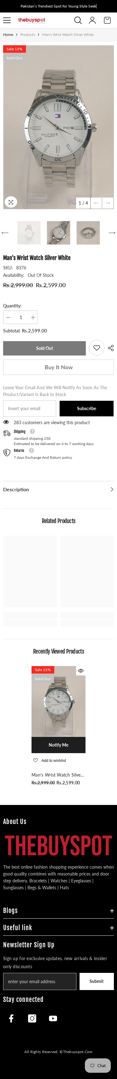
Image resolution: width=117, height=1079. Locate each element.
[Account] (92, 20)
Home (8, 34)
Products (27, 34)
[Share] (109, 348)
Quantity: (12, 305)
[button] (96, 203)
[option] (58, 127)
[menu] (7, 20)
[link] (97, 348)
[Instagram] (32, 1018)
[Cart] (107, 20)
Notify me (58, 745)
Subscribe (86, 408)
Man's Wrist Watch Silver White (57, 775)
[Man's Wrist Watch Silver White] (58, 701)
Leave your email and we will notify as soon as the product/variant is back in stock (55, 391)
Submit (97, 981)
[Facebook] (11, 1018)
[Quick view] (80, 670)
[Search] (78, 20)
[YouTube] (53, 1018)
